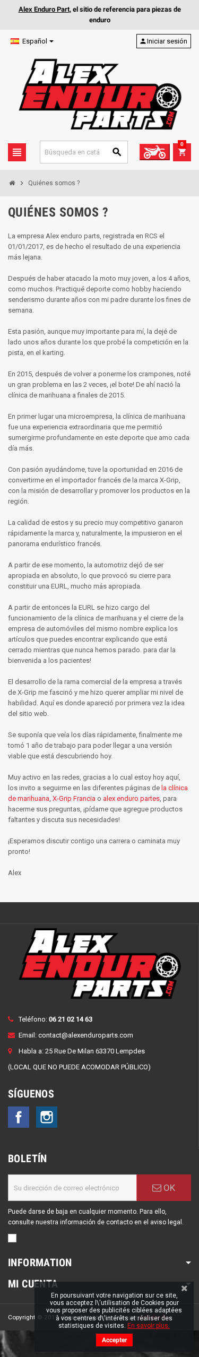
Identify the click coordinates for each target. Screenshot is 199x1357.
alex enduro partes (131, 798)
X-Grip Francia (74, 798)
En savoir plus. (148, 1325)
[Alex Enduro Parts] (99, 94)
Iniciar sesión (163, 41)
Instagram (46, 1117)
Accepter (114, 1340)
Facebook (18, 1117)
